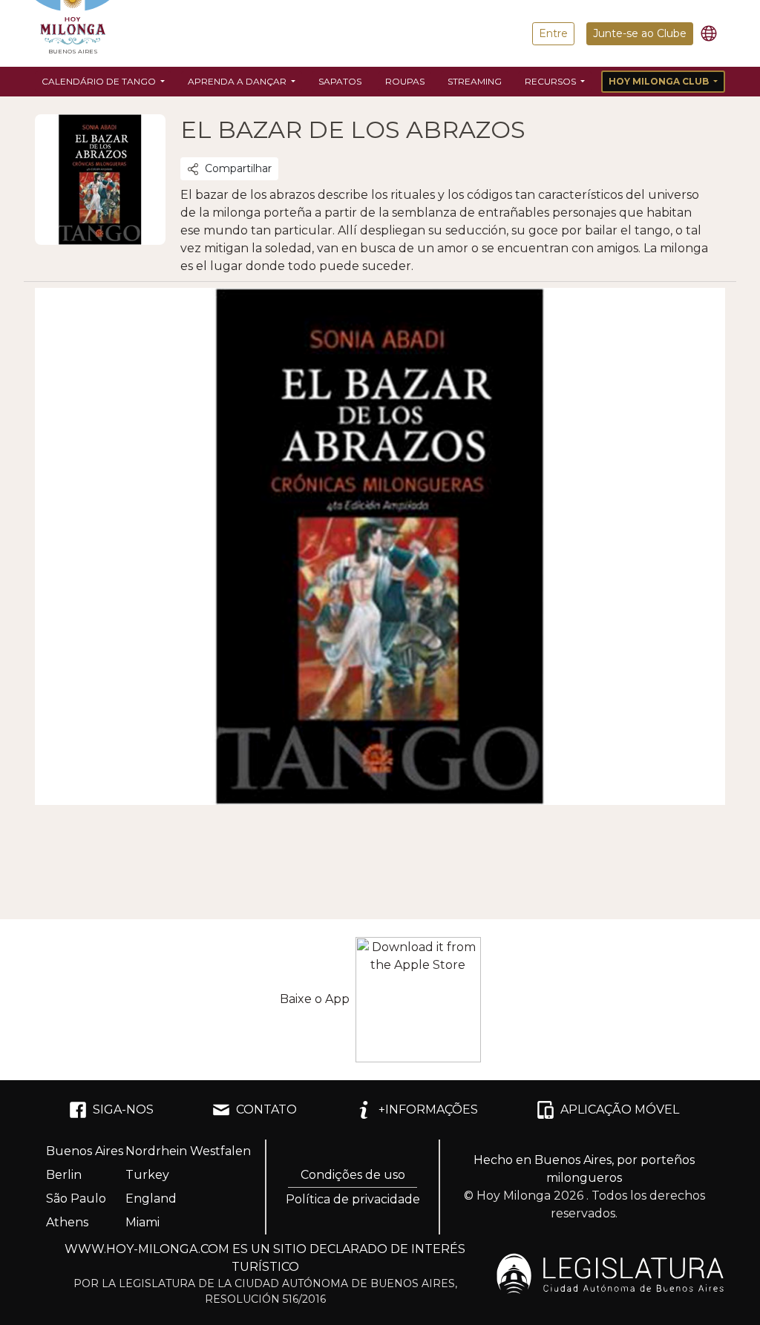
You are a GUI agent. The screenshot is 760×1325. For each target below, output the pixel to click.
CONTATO (266, 1109)
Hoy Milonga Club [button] (660, 81)
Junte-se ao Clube (640, 33)
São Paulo (76, 1198)
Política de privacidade (353, 1199)
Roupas (405, 81)
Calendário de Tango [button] (100, 81)
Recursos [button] (551, 81)
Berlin (64, 1175)
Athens (67, 1222)
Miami (142, 1222)
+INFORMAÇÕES (428, 1109)
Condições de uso (353, 1175)
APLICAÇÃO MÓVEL (619, 1109)
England (151, 1198)
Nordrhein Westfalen (188, 1151)
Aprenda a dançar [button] (238, 81)
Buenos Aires (84, 1151)
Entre (553, 33)
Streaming (475, 81)
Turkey (147, 1175)
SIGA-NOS (123, 1109)
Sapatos (339, 81)
